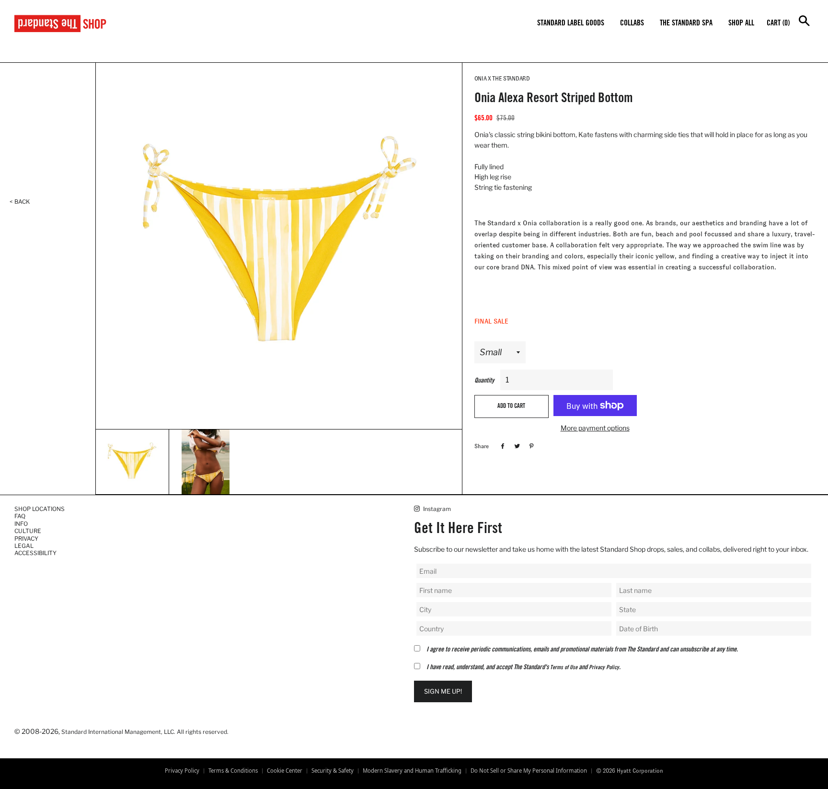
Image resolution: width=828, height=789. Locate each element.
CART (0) (778, 23)
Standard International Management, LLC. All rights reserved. (145, 731)
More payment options (595, 428)
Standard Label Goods (570, 23)
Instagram (436, 508)
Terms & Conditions (233, 771)
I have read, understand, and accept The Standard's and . (523, 667)
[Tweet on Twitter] (515, 446)
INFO (21, 523)
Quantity (484, 381)
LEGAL (24, 545)
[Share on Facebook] (501, 446)
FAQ (19, 516)
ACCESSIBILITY (35, 553)
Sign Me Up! (443, 691)
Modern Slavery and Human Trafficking (412, 771)
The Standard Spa (686, 23)
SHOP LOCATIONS (39, 508)
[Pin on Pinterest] (530, 446)
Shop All (741, 23)
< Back (20, 201)
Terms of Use (563, 668)
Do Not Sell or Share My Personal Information (529, 771)
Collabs (632, 23)
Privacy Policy (604, 668)
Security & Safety (332, 771)
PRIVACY (26, 538)
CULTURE (27, 530)
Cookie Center (284, 771)
